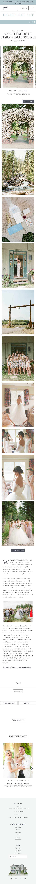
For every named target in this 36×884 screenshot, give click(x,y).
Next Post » (27, 703)
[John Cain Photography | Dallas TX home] (10, 8)
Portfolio (18, 832)
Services (18, 827)
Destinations (19, 30)
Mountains (18, 691)
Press (18, 834)
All (13, 30)
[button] (31, 22)
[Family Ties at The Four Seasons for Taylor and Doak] (18, 760)
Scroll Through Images (18, 94)
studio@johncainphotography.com (18, 808)
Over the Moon (25, 667)
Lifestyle (18, 850)
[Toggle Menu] (31, 8)
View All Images (18, 550)
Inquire (23, 8)
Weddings (18, 848)
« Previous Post (9, 703)
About (18, 829)
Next (32, 768)
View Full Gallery (18, 91)
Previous (3, 768)
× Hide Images (28, 101)
